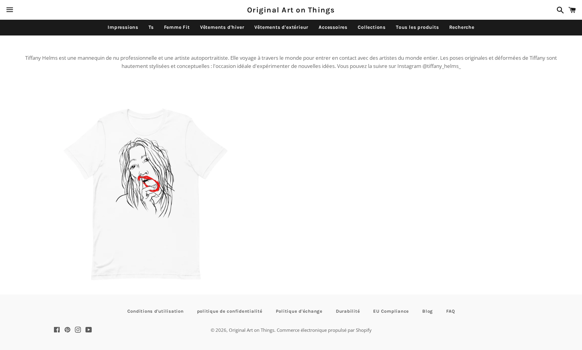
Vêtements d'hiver (222, 27)
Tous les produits (417, 27)
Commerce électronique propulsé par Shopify (324, 330)
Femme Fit (177, 27)
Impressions (123, 27)
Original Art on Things (291, 9)
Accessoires (333, 27)
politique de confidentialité (230, 311)
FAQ (450, 311)
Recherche (461, 27)
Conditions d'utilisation (155, 311)
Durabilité (348, 311)
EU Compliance (391, 311)
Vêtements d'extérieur (281, 27)
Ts (151, 27)
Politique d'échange (299, 311)
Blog (427, 311)
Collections (372, 27)
